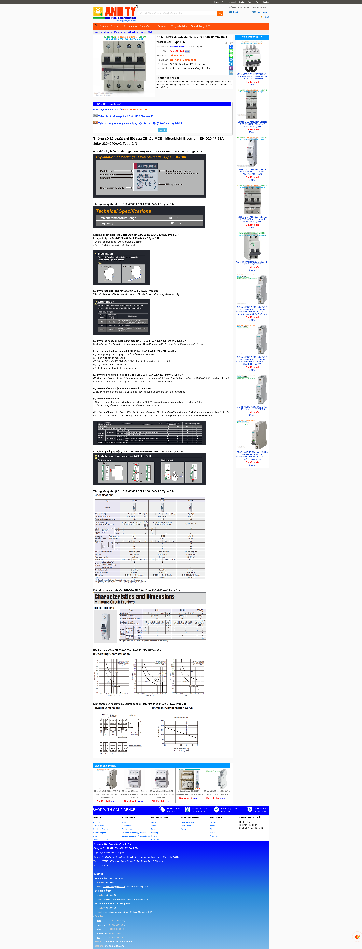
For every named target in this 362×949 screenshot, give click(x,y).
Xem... (252, 85)
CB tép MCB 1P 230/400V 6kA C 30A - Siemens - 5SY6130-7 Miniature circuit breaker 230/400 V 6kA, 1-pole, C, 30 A (252, 360)
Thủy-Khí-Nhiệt (179, 26)
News (250, 2)
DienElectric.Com (114, 946)
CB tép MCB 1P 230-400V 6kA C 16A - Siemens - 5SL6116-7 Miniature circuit (107, 794)
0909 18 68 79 (109, 882)
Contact (266, 2)
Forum (183, 829)
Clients (212, 829)
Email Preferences (188, 826)
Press (257, 2)
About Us (96, 822)
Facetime (101, 925)
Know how (214, 836)
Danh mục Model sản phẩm (120, 109)
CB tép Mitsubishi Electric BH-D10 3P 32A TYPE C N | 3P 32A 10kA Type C (161, 794)
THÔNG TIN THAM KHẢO (107, 104)
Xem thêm (163, 130)
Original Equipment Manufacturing (136, 836)
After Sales (155, 839)
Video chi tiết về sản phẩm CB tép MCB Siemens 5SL (126, 116)
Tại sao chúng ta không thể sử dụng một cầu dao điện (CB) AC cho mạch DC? (140, 123)
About (224, 2)
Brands (104, 26)
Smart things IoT (200, 26)
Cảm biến (162, 26)
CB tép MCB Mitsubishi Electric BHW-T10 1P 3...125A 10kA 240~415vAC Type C (252, 171)
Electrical (116, 26)
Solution (242, 2)
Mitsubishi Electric (177, 46)
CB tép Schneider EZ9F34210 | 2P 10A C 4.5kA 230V (252, 263)
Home (216, 2)
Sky (98, 937)
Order (153, 826)
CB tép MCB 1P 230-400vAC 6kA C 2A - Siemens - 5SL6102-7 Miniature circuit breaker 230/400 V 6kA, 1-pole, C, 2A (252, 455)
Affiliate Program (99, 833)
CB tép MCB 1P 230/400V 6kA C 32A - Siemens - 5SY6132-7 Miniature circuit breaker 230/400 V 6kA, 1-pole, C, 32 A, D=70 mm (252, 310)
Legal (95, 836)
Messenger (102, 933)
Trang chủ (97, 32)
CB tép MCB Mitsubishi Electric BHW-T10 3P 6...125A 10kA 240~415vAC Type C (252, 219)
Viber (99, 929)
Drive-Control (147, 26)
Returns (154, 836)
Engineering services (130, 829)
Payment (155, 829)
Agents (213, 826)
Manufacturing (127, 826)
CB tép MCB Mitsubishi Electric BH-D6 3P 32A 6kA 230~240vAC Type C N (134, 794)
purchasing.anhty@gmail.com (116, 912)
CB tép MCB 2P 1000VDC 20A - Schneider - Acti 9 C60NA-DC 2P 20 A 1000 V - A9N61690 (252, 76)
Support (232, 2)
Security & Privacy (100, 829)
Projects (213, 833)
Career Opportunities (101, 839)
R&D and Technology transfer (134, 833)
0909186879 (263, 12)
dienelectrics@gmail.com (114, 886)
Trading (125, 822)
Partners (213, 822)
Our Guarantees (99, 826)
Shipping (154, 833)
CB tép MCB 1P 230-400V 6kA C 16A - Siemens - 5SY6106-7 (252, 408)
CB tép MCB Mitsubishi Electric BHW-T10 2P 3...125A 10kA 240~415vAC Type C (252, 124)
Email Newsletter (187, 822)
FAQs (153, 822)
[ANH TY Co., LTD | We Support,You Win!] (95, 26)
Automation (130, 26)
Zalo (99, 920)
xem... (187, 51)
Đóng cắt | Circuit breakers (126, 32)
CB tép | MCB (146, 32)
